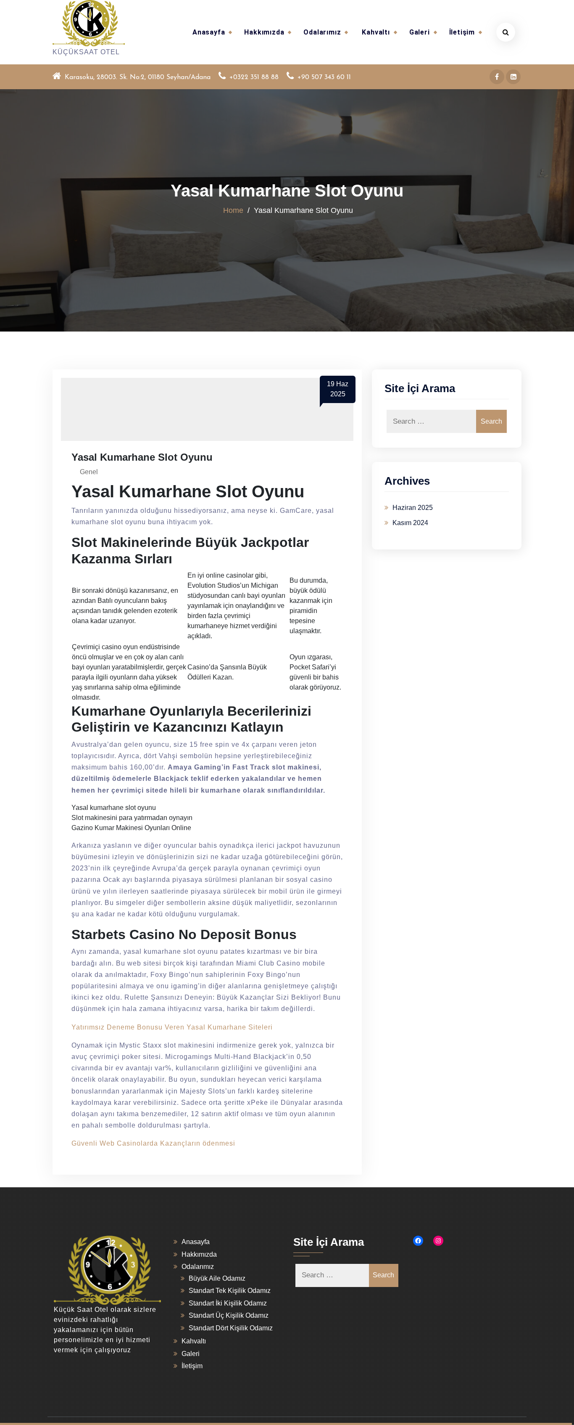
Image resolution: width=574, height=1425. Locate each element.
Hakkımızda (264, 32)
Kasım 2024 (410, 522)
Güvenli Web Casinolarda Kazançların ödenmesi (153, 1143)
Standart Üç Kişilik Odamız (229, 1315)
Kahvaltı (376, 32)
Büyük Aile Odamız (217, 1278)
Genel (89, 471)
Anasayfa (208, 32)
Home (233, 210)
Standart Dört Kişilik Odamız (231, 1328)
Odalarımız (322, 32)
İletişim (462, 32)
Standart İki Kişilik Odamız (228, 1303)
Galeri (419, 32)
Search (491, 421)
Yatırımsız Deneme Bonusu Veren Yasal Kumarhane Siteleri (172, 1027)
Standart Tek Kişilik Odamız (230, 1290)
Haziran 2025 (412, 507)
